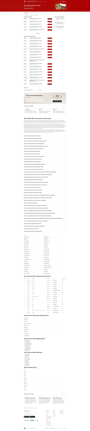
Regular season (26, 12)
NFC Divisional (46, 271)
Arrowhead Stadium (55, 306)
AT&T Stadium (55, 294)
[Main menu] (65, 1)
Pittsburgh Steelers (27, 265)
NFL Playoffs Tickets (27, 340)
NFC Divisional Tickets (28, 346)
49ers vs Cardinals (27, 354)
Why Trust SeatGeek (49, 416)
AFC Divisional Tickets (28, 345)
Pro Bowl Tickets (27, 350)
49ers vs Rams (27, 356)
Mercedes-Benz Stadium (56, 290)
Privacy (62, 428)
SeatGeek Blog (48, 418)
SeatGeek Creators (48, 425)
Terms (59, 428)
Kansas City (48, 306)
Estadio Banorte (55, 296)
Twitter (54, 412)
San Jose (25, 371)
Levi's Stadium (55, 280)
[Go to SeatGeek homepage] (25, 1)
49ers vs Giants (27, 365)
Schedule (37, 12)
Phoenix (25, 387)
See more (35, 112)
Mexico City (48, 296)
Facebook (54, 413)
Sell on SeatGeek (48, 422)
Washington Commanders (47, 267)
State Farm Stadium (55, 310)
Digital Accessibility (48, 417)
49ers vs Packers (27, 364)
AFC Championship (26, 273)
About (47, 412)
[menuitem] (38, 1)
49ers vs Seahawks (27, 355)
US (31, 16)
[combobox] (32, 1)
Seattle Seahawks (46, 263)
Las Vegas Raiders (26, 263)
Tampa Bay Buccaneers (47, 265)
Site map (65, 428)
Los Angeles (25, 383)
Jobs (46, 413)
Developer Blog (62, 413)
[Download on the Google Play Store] (32, 417)
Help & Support (48, 421)
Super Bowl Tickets (27, 341)
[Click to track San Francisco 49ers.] (60, 4)
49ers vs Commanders (28, 359)
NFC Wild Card (46, 269)
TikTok (54, 416)
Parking (30, 12)
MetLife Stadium (55, 300)
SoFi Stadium (55, 304)
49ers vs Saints (27, 361)
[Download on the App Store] (26, 417)
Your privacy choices (54, 428)
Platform (61, 412)
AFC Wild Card (26, 269)
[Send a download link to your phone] (37, 412)
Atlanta (48, 290)
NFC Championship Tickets (28, 344)
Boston (25, 389)
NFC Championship (46, 273)
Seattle (48, 286)
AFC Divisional (26, 271)
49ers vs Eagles (27, 360)
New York (25, 381)
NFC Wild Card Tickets (28, 349)
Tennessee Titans (26, 267)
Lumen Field (54, 286)
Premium (34, 12)
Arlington (48, 294)
